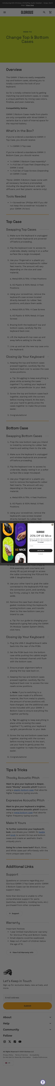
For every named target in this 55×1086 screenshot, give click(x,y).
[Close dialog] (52, 525)
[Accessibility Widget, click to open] (42, 1082)
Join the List (40, 550)
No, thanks (40, 554)
